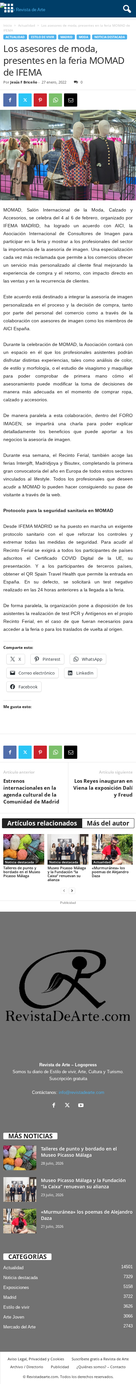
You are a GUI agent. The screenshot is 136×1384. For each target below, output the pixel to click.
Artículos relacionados (42, 823)
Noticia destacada (109, 37)
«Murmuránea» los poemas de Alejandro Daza (110, 871)
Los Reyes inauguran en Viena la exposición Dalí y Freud (103, 788)
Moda (83, 37)
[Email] (70, 100)
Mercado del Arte (19, 1326)
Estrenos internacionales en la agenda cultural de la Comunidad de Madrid (31, 791)
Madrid (66, 37)
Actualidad (26, 25)
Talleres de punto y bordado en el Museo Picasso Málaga (21, 871)
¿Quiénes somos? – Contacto (101, 1366)
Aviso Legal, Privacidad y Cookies (36, 1358)
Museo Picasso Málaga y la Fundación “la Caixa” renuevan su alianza (67, 873)
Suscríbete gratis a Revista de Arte (100, 1358)
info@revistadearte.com (81, 1092)
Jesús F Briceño (23, 82)
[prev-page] (64, 890)
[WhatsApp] (55, 100)
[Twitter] (25, 100)
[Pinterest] (40, 100)
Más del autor (108, 823)
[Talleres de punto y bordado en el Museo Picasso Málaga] (23, 849)
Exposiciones (16, 1287)
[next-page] (72, 890)
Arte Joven (13, 1317)
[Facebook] (10, 100)
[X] (69, 1105)
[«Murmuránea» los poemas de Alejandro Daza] (112, 849)
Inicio (7, 25)
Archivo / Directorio (26, 1366)
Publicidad (60, 1366)
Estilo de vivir (42, 37)
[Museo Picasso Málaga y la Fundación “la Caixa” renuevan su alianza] (68, 849)
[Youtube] (82, 1105)
